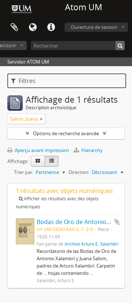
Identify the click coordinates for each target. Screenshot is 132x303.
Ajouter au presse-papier (117, 222)
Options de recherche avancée (66, 133)
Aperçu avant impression (41, 150)
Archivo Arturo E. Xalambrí (91, 244)
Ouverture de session (94, 27)
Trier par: (23, 172)
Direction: (79, 172)
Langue (32, 27)
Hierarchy (91, 150)
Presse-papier (14, 27)
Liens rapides (51, 27)
